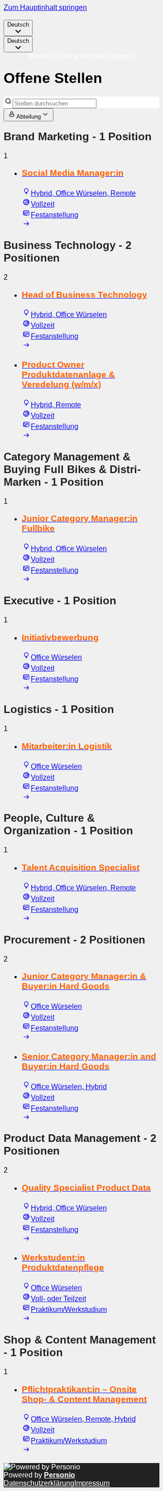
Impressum (92, 1483)
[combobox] (18, 28)
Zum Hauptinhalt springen (45, 7)
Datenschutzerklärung (39, 1483)
